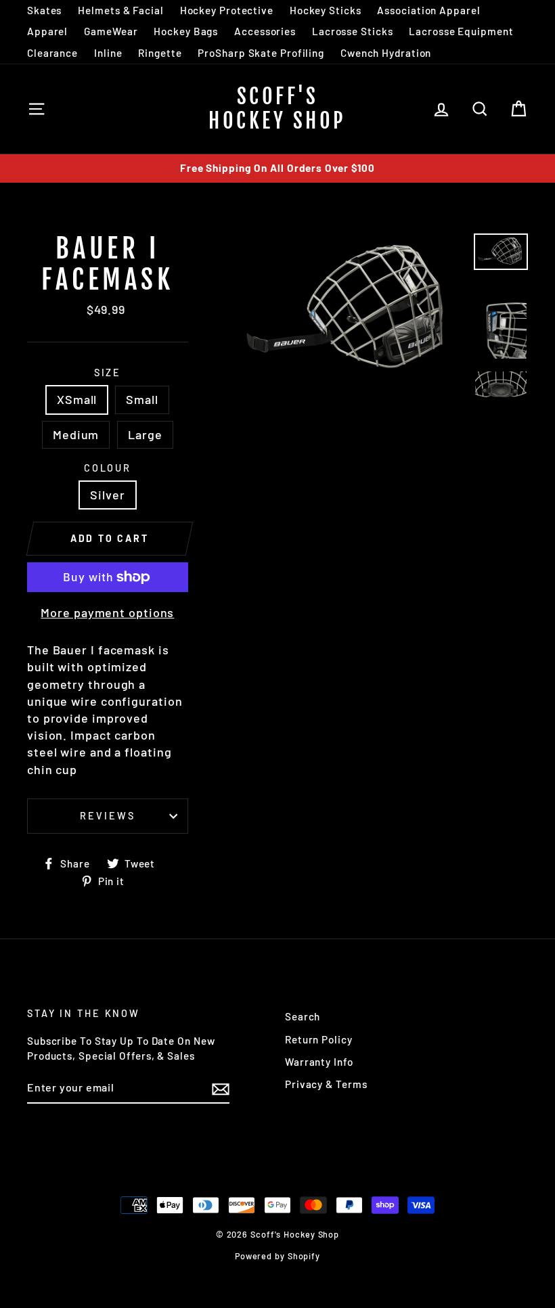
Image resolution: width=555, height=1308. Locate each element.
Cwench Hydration (385, 53)
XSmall (77, 399)
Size (108, 372)
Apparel (47, 31)
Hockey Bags (186, 31)
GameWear (110, 31)
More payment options (107, 612)
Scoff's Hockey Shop (277, 108)
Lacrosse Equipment (461, 31)
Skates (44, 10)
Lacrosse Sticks (352, 31)
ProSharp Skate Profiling (261, 53)
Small (142, 399)
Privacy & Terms (326, 1084)
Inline (108, 53)
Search (302, 1016)
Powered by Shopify (277, 1255)
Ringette (159, 53)
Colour (107, 468)
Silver (107, 494)
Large (145, 434)
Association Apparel (428, 10)
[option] (277, 168)
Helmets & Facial (120, 10)
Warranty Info (319, 1062)
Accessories (265, 31)
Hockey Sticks (325, 10)
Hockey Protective (226, 10)
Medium (76, 434)
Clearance (52, 53)
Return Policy (319, 1039)
